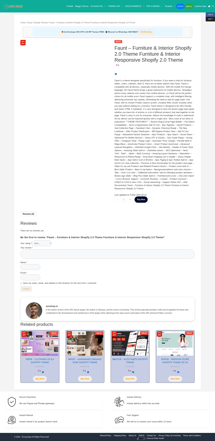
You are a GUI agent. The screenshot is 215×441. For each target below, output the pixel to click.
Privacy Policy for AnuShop (170, 435)
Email (23, 273)
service (180, 6)
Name (23, 262)
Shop (29, 23)
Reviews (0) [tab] (28, 214)
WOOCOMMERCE (133, 6)
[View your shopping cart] (209, 6)
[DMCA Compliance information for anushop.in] (141, 438)
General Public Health (155, 438)
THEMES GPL (114, 6)
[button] (213, 6)
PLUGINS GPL (97, 6)
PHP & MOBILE (153, 6)
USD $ (209, 14)
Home (23, 23)
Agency (189, 6)
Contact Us (151, 435)
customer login (200, 6)
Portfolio (70, 6)
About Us (132, 435)
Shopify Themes (40, 23)
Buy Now (141, 199)
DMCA (141, 435)
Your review (26, 248)
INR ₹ (209, 19)
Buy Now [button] (39, 379)
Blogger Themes (82, 6)
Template (168, 6)
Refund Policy (105, 435)
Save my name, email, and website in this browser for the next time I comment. (60, 283)
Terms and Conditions (192, 435)
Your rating (26, 243)
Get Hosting (146, 32)
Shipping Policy (120, 435)
